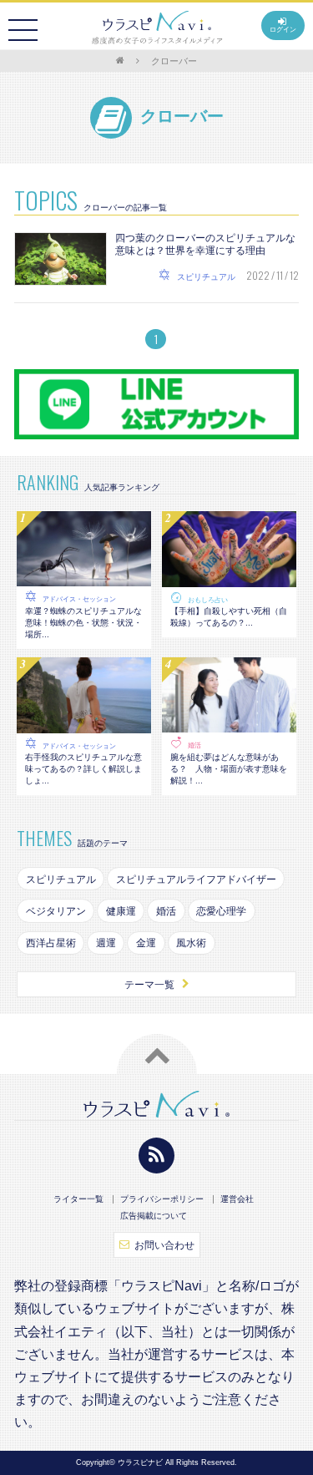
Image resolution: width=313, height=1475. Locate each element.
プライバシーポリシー (162, 1199)
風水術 (191, 943)
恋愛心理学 (221, 911)
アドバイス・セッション (79, 599)
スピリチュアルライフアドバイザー (196, 879)
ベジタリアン (56, 911)
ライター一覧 (78, 1199)
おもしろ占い (208, 600)
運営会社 (237, 1199)
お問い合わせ (164, 1245)
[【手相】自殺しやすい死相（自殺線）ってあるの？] (229, 579)
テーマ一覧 (149, 985)
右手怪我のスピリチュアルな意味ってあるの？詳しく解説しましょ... (83, 769)
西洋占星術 (51, 943)
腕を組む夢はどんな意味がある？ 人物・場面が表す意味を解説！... (228, 769)
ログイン (283, 29)
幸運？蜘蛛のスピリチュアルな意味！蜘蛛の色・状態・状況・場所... (83, 622)
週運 (106, 943)
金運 (146, 943)
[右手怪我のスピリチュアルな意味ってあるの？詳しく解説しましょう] (84, 724)
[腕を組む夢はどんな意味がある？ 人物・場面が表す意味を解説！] (229, 724)
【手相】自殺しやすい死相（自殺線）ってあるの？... (228, 616)
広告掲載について (153, 1216)
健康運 (121, 911)
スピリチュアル (61, 879)
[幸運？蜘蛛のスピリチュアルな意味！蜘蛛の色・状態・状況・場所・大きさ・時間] (84, 578)
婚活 (194, 745)
